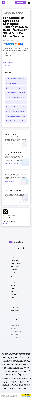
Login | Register (20, 2)
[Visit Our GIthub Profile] (21, 248)
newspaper (6, 78)
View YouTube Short (8, 62)
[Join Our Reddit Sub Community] (23, 248)
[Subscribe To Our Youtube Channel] (13, 248)
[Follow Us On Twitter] (8, 248)
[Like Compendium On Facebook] (11, 248)
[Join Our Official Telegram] (16, 248)
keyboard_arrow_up (11, 59)
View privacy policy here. (25, 396)
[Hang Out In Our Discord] (18, 248)
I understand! (26, 394)
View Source (6, 65)
